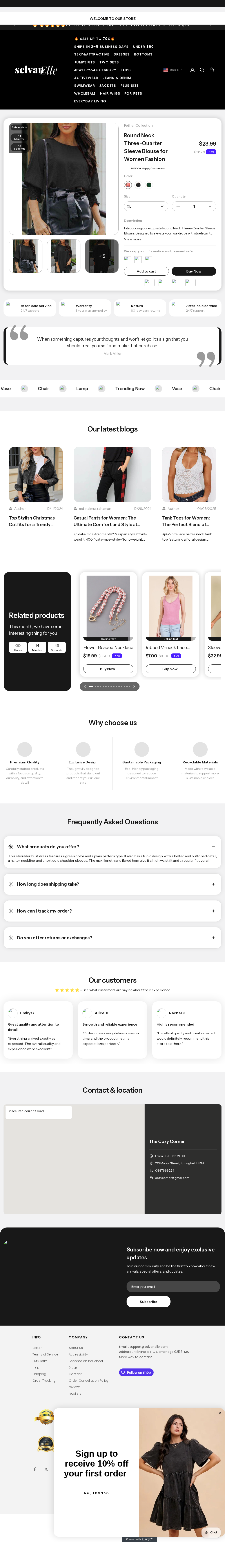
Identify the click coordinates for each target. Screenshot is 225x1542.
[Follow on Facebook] (35, 1469)
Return (37, 1348)
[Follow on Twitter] (46, 1469)
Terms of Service (45, 1354)
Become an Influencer (86, 1361)
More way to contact (135, 1357)
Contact (75, 1374)
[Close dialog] (220, 1413)
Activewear (86, 77)
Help (36, 1367)
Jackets (107, 85)
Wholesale (85, 93)
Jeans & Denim (117, 77)
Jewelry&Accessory (95, 70)
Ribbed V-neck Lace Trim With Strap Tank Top (167, 648)
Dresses (122, 54)
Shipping (39, 1374)
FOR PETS (133, 93)
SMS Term (40, 1361)
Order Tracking (44, 1380)
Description (133, 221)
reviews (74, 1387)
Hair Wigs (110, 93)
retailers (75, 1393)
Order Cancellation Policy (89, 1380)
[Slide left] (85, 686)
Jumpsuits (84, 62)
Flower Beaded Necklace (108, 647)
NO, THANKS (96, 1493)
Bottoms (143, 54)
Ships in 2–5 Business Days (101, 46)
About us (76, 1348)
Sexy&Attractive (91, 54)
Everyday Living (90, 101)
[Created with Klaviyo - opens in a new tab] (139, 1539)
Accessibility (78, 1354)
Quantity (179, 196)
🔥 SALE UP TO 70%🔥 (94, 38)
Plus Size (130, 85)
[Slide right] (134, 686)
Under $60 (143, 46)
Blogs (73, 1367)
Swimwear (84, 85)
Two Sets (109, 62)
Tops (126, 70)
